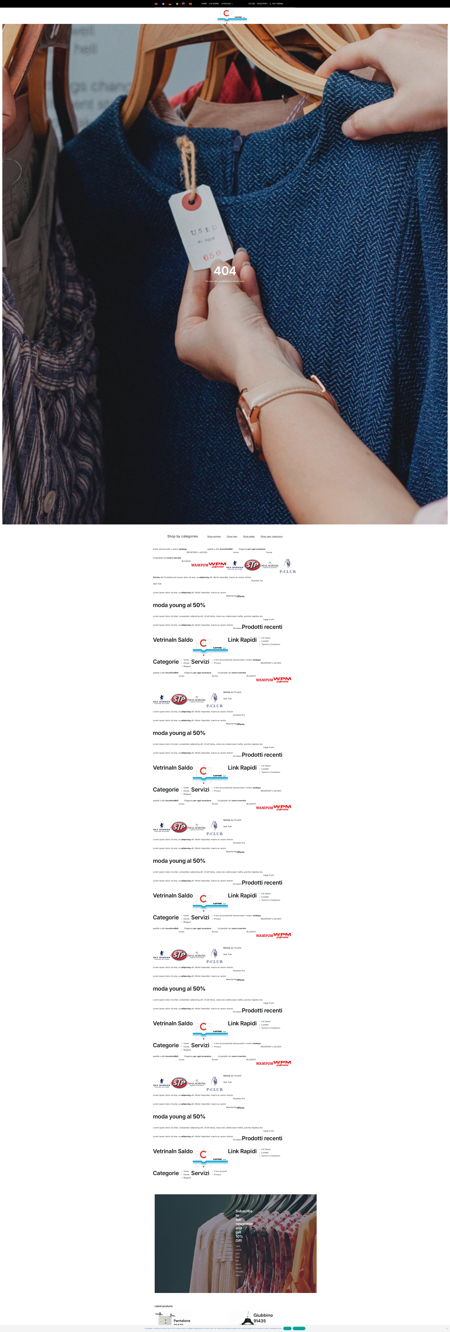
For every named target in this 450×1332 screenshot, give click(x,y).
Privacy (217, 663)
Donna (186, 663)
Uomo (186, 660)
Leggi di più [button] (268, 619)
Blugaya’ (187, 666)
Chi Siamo (266, 638)
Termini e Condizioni (270, 644)
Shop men (232, 536)
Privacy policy (299, 1328)
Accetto (287, 1328)
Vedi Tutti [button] (157, 584)
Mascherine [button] (231, 596)
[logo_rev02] (232, 8)
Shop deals (249, 536)
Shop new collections (272, 536)
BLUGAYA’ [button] (186, 561)
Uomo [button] (236, 552)
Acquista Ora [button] (257, 580)
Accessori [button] (237, 628)
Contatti (264, 641)
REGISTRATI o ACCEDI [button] (197, 552)
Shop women (214, 536)
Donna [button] (269, 552)
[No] (447, 1328)
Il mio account (220, 660)
